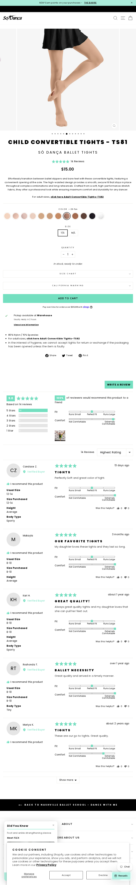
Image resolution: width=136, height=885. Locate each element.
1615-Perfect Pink (15, 216)
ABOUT (67, 824)
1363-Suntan (58, 216)
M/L (73, 232)
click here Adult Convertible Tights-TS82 (77, 197)
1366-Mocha (75, 216)
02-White (100, 216)
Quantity (68, 247)
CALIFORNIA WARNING (68, 286)
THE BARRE (90, 2)
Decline (103, 875)
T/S (63, 232)
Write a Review (119, 384)
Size (68, 226)
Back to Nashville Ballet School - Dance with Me (70, 804)
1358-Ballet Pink (24, 216)
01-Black (92, 216)
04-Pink (32, 216)
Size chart (68, 274)
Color (68, 209)
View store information (26, 324)
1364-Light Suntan (49, 216)
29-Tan (66, 216)
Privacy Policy (46, 865)
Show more (66, 780)
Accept (66, 875)
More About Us (67, 838)
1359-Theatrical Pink (7, 216)
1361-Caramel (41, 216)
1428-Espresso (83, 216)
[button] (68, 162)
